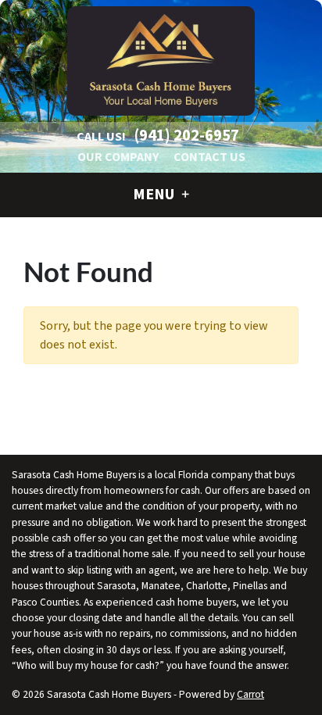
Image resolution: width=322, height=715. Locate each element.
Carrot (250, 694)
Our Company (118, 157)
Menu (155, 195)
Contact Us (209, 157)
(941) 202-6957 (186, 135)
